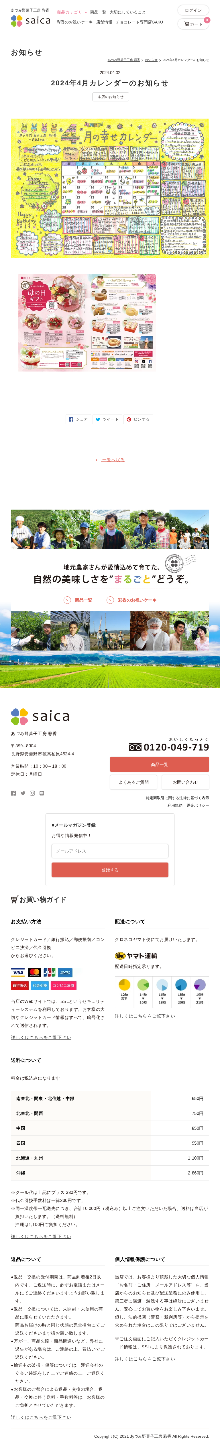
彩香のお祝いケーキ (75, 22)
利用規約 (175, 805)
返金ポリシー (198, 805)
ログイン (193, 10)
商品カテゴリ (69, 12)
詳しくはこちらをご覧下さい (41, 1037)
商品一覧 (98, 12)
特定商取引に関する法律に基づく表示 (177, 798)
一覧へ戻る (113, 459)
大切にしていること (128, 12)
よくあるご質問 (134, 782)
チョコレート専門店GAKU (139, 22)
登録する (110, 869)
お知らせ (151, 60)
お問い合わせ (186, 782)
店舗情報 (104, 22)
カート (198, 22)
